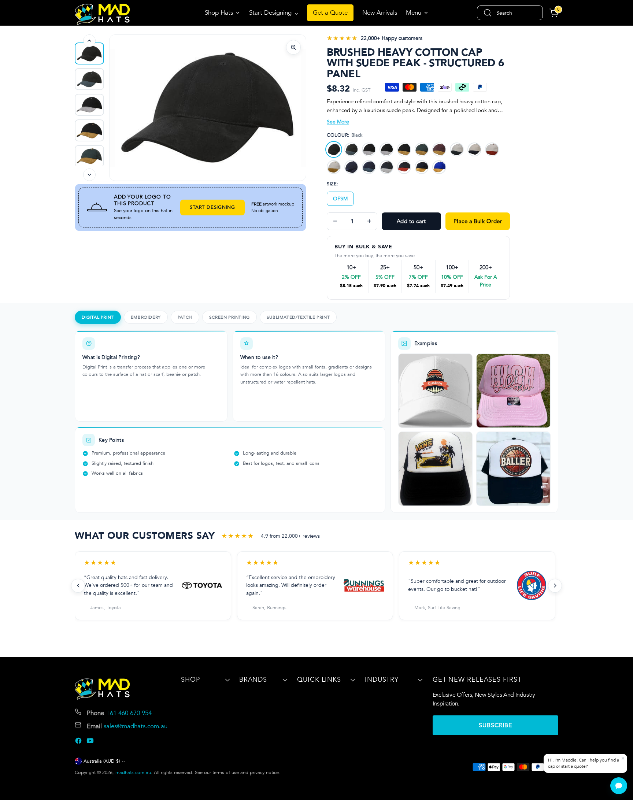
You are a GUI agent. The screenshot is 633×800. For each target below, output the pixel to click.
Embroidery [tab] (146, 317)
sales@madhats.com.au (135, 726)
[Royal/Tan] (439, 167)
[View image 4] (89, 130)
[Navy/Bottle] (369, 167)
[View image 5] (89, 156)
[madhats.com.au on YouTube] (90, 742)
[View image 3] (89, 105)
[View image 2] (89, 79)
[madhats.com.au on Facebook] (79, 742)
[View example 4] (513, 469)
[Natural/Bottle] (457, 149)
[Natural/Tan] (334, 167)
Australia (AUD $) (102, 761)
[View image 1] (89, 53)
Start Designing (212, 207)
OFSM (340, 198)
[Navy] (351, 167)
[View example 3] (435, 469)
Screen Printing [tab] (229, 317)
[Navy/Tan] (422, 167)
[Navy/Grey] (386, 167)
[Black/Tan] (404, 149)
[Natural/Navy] (474, 149)
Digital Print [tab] (98, 317)
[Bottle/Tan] (422, 149)
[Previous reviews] (78, 586)
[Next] (89, 174)
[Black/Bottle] (351, 149)
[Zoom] (293, 47)
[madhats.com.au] (102, 14)
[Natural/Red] (492, 149)
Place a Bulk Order (478, 221)
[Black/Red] (386, 149)
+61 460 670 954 (129, 713)
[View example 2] (513, 390)
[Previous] (89, 40)
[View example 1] (435, 390)
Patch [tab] (185, 317)
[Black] (334, 149)
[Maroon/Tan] (439, 149)
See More (338, 121)
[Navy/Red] (404, 167)
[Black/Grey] (369, 149)
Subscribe (495, 725)
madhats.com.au (133, 772)
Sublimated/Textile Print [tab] (298, 317)
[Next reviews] (555, 586)
